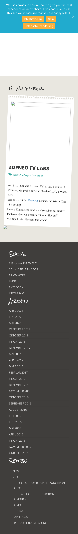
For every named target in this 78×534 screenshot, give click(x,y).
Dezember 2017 (19, 348)
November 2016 (20, 391)
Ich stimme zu (33, 19)
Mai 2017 (15, 354)
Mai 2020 (15, 323)
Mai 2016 (15, 428)
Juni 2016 (15, 422)
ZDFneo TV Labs (29, 168)
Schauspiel (37, 175)
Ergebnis (33, 200)
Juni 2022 (15, 317)
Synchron (57, 483)
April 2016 (16, 434)
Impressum (20, 517)
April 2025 (16, 310)
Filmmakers (17, 275)
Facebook (16, 287)
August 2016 (18, 409)
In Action (47, 494)
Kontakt (19, 511)
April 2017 (16, 360)
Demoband (20, 499)
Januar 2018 (17, 341)
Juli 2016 (15, 416)
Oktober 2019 (19, 335)
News (16, 471)
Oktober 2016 (19, 397)
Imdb (12, 281)
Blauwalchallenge (21, 175)
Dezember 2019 (19, 329)
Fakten (22, 483)
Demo (17, 505)
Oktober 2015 (19, 453)
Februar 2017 (18, 372)
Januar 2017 (17, 379)
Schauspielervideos (23, 269)
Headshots (25, 494)
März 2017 (16, 366)
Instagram (16, 293)
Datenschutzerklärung (30, 523)
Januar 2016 (17, 440)
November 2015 (20, 447)
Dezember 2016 (19, 385)
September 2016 (20, 403)
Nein (51, 19)
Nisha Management (22, 263)
